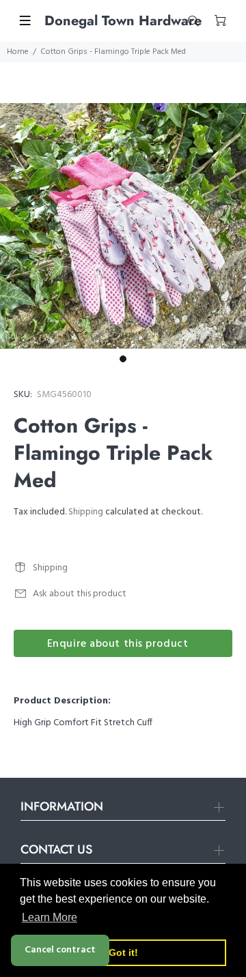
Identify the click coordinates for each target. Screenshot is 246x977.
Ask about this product (79, 594)
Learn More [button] (49, 917)
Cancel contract (60, 950)
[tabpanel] (123, 226)
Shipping (85, 512)
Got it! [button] (123, 952)
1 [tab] (123, 358)
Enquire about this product (118, 644)
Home (18, 52)
